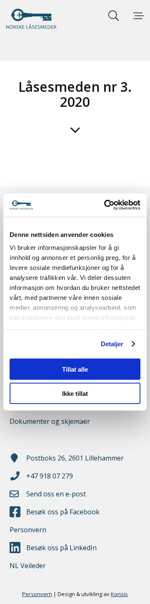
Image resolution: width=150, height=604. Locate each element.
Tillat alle (75, 368)
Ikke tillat (75, 393)
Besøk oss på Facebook (63, 512)
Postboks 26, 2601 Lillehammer (75, 458)
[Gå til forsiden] (31, 18)
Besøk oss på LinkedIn (61, 547)
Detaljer (112, 343)
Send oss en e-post (56, 494)
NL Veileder (28, 565)
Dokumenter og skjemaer (50, 421)
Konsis (119, 594)
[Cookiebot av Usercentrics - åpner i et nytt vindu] (105, 205)
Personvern (28, 529)
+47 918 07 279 (49, 476)
